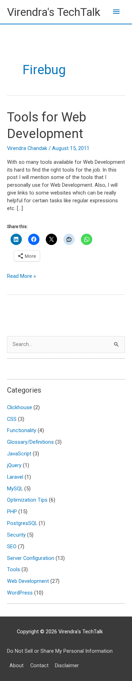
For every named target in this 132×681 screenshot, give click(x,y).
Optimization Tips (27, 500)
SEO (12, 546)
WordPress (20, 593)
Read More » (21, 276)
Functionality (21, 430)
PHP (12, 511)
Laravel (15, 477)
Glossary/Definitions (30, 442)
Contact (39, 665)
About (17, 665)
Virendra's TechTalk (53, 12)
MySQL (15, 488)
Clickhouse (19, 407)
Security (16, 535)
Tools (13, 569)
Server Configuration (30, 558)
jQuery (14, 465)
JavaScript (19, 453)
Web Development (28, 581)
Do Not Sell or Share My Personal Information (60, 651)
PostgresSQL (22, 523)
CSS (12, 419)
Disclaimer (67, 665)
